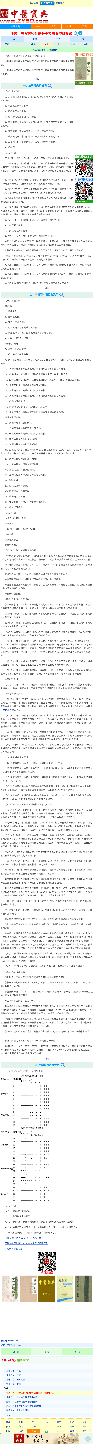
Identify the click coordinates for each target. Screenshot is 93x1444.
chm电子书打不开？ (38, 1243)
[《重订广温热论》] (10, 1302)
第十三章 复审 (13, 1375)
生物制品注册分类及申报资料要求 (21, 1402)
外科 (46, 1426)
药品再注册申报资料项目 (17, 1410)
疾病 (69, 26)
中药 (38, 26)
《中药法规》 (9, 1360)
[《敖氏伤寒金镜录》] (83, 1302)
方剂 (53, 26)
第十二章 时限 (13, 1371)
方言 (20, 44)
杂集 (46, 44)
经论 (72, 1422)
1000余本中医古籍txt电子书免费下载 (23, 1238)
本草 (8, 1422)
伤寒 (21, 1426)
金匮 (85, 1422)
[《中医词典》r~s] (47, 1302)
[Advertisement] (84, 120)
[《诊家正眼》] (28, 1302)
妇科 (46, 1422)
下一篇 (81, 39)
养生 (85, 1426)
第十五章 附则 (13, 1384)
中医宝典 (15, 26)
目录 (35, 39)
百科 (84, 26)
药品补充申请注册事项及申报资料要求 (23, 1406)
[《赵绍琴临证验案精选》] (65, 1302)
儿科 (21, 1422)
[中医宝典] (24, 22)
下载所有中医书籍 (14, 1249)
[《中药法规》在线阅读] (84, 79)
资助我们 (60, 3)
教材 (73, 44)
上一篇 (12, 39)
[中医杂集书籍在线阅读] (84, 84)
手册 (33, 44)
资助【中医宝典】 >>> (11, 1345)
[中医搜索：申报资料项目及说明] (61, 294)
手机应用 (34, 3)
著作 (60, 44)
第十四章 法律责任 (15, 1380)
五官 (59, 1426)
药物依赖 (5, 710)
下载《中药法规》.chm (16, 1243)
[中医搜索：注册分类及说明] (49, 85)
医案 (7, 44)
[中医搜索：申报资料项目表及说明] (62, 1065)
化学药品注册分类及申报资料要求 (21, 1397)
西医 (72, 1426)
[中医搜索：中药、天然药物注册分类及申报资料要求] (75, 34)
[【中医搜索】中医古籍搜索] (84, 56)
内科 (86, 44)
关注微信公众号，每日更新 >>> (47, 50)
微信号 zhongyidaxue (10, 1341)
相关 (58, 39)
